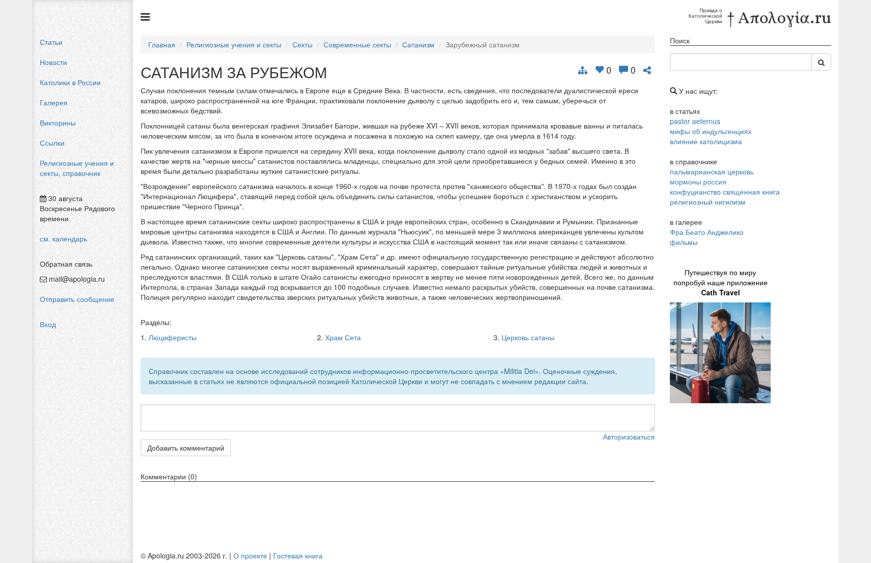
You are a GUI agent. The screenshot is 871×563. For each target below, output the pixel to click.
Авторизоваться (629, 436)
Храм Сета (343, 337)
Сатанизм (418, 44)
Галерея (54, 102)
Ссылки (52, 143)
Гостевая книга (298, 555)
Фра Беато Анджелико (706, 232)
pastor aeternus (695, 121)
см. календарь (63, 238)
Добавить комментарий (185, 448)
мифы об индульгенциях (711, 131)
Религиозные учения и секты (233, 44)
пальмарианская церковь (712, 171)
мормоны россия (698, 181)
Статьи (51, 42)
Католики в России (70, 82)
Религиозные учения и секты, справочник (77, 168)
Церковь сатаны (528, 337)
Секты (302, 44)
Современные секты (357, 44)
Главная (161, 44)
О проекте (250, 555)
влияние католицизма (706, 141)
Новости (53, 62)
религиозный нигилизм (707, 202)
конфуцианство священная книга (725, 191)
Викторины (58, 122)
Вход (48, 324)
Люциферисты (173, 337)
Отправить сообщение (77, 299)
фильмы (684, 242)
